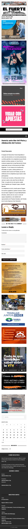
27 (14, 437)
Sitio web (4, 253)
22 (21, 435)
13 (14, 432)
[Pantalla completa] (24, 370)
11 (6, 432)
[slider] (13, 370)
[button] (14, 359)
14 (17, 432)
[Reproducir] (3, 370)
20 (14, 435)
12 (10, 432)
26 (10, 437)
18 (6, 435)
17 (3, 435)
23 (24, 435)
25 (6, 437)
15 (21, 432)
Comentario (4, 233)
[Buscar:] (14, 129)
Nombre (3, 244)
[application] (14, 359)
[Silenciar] (22, 370)
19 (10, 435)
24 (3, 437)
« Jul (3, 442)
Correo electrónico (6, 249)
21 (17, 435)
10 (3, 432)
